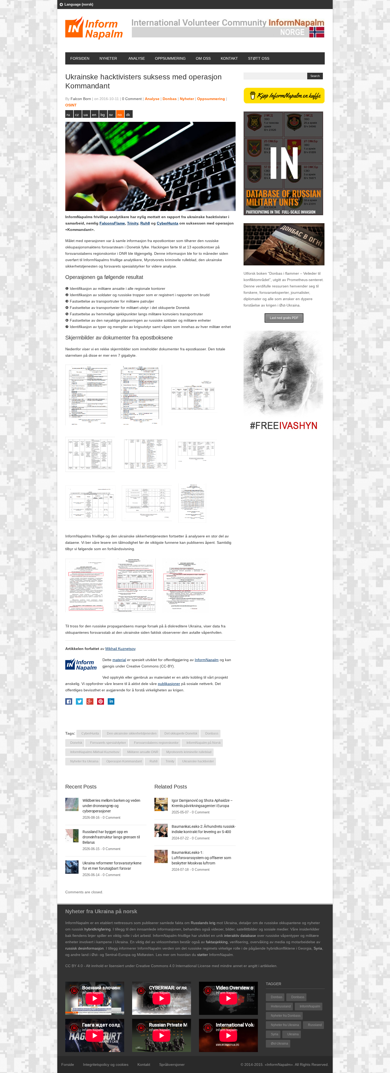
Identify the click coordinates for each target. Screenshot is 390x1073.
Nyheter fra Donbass (286, 1016)
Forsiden (79, 58)
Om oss (203, 58)
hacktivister (216, 217)
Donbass (211, 733)
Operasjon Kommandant (124, 761)
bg (103, 115)
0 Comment (132, 99)
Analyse (136, 58)
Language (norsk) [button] (78, 4)
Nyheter (108, 58)
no (120, 115)
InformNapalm (310, 1006)
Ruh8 (154, 761)
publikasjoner (169, 684)
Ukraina (293, 1034)
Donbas (170, 99)
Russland (315, 1025)
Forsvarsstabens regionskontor (156, 743)
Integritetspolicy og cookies (105, 1064)
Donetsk (76, 743)
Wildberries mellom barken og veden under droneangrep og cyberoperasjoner (111, 805)
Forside (67, 1064)
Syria (274, 1034)
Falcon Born (81, 99)
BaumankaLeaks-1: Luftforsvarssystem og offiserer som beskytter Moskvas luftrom (201, 857)
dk (128, 115)
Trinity (170, 761)
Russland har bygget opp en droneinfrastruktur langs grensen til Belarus (111, 837)
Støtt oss (258, 58)
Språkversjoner (172, 1064)
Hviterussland (281, 1006)
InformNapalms (79, 217)
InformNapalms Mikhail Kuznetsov (94, 752)
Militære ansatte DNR (142, 752)
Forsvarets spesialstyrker (108, 743)
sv (111, 115)
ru (68, 115)
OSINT (71, 105)
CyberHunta (90, 733)
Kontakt (229, 58)
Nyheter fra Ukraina (84, 761)
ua (86, 115)
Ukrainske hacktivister (198, 761)
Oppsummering (170, 58)
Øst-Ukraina (279, 1043)
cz (77, 115)
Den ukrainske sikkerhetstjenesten (132, 733)
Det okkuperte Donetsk (180, 733)
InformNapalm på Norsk (204, 743)
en (94, 115)
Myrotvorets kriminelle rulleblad (188, 752)
